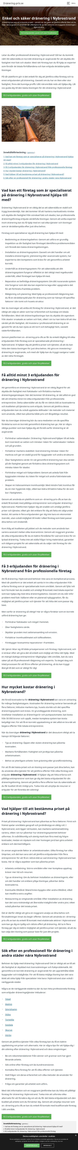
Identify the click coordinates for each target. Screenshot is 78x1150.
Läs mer (60, 1141)
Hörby (8, 1035)
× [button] (75, 1135)
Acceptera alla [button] (31, 1145)
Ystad (8, 999)
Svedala (9, 1024)
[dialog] (39, 1141)
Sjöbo (8, 1014)
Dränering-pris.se (13, 3)
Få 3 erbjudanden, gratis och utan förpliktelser (39, 33)
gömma (31, 152)
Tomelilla (9, 1019)
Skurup (8, 1030)
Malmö (8, 1004)
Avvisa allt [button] (47, 1145)
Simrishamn (11, 1009)
